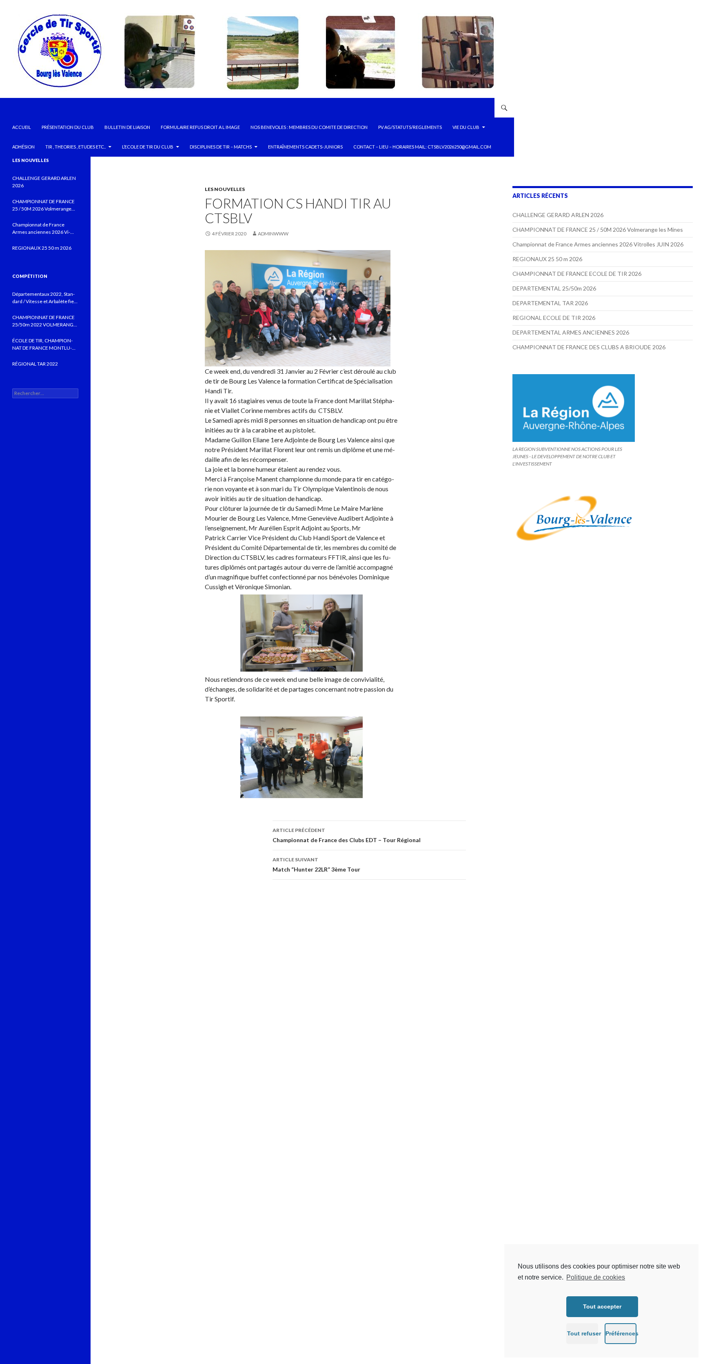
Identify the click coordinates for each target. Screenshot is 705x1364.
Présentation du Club (68, 127)
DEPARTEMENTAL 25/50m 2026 (554, 288)
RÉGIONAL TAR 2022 (35, 364)
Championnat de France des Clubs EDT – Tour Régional (347, 835)
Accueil (21, 127)
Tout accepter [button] (602, 1306)
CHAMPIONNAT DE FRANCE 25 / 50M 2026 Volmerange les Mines (597, 229)
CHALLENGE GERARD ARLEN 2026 (557, 214)
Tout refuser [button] (582, 1333)
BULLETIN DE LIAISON (127, 127)
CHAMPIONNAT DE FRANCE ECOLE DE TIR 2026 (576, 273)
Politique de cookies (595, 1277)
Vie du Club (465, 127)
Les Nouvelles (225, 189)
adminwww (273, 234)
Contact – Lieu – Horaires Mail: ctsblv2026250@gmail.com (422, 146)
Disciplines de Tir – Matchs (221, 146)
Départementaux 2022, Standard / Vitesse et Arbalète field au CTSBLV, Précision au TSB (45, 298)
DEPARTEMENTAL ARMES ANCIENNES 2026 (570, 332)
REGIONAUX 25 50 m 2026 (547, 258)
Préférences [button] (620, 1333)
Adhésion (23, 146)
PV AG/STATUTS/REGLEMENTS (410, 127)
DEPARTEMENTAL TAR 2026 (550, 302)
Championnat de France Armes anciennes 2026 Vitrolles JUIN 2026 (597, 244)
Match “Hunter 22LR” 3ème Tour (316, 864)
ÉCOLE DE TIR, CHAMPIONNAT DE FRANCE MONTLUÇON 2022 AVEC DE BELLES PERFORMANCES (42, 344)
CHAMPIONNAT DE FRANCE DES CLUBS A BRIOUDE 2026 (588, 347)
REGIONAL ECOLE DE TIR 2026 (553, 317)
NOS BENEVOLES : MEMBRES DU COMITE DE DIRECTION (309, 127)
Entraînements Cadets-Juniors (305, 146)
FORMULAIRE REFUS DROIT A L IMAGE (200, 127)
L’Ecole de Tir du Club (147, 146)
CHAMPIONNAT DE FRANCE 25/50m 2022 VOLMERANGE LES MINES (44, 321)
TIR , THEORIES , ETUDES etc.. (75, 146)
